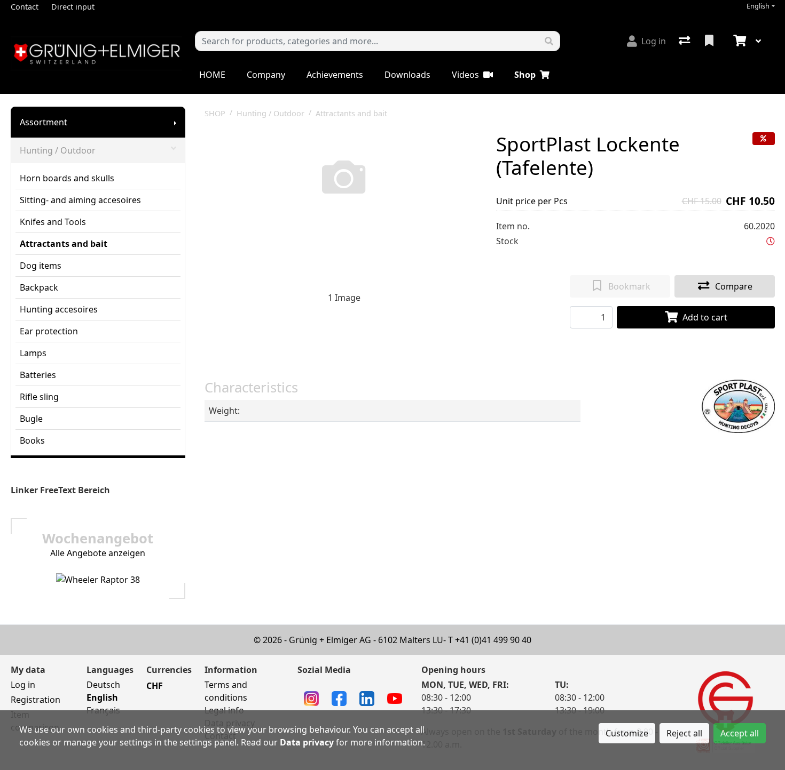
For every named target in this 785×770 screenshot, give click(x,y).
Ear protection (49, 331)
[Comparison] (685, 41)
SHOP (215, 113)
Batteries (38, 375)
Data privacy (307, 742)
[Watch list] (710, 41)
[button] (770, 241)
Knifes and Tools (53, 222)
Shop (525, 75)
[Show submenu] (175, 122)
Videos (465, 75)
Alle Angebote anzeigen (97, 553)
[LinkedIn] (366, 697)
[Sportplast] (738, 405)
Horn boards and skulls (67, 178)
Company (266, 75)
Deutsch (103, 685)
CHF (154, 686)
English (758, 6)
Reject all (684, 733)
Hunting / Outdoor (58, 150)
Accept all (739, 733)
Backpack (39, 287)
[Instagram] (311, 697)
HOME (212, 75)
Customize (627, 733)
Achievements (335, 75)
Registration (35, 699)
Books (32, 440)
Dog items (40, 265)
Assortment (43, 122)
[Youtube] (394, 697)
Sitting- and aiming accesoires (80, 200)
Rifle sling (39, 397)
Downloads (407, 75)
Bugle (31, 418)
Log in (23, 685)
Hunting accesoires (59, 309)
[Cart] (738, 41)
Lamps (33, 353)
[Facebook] (339, 697)
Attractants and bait (63, 244)
